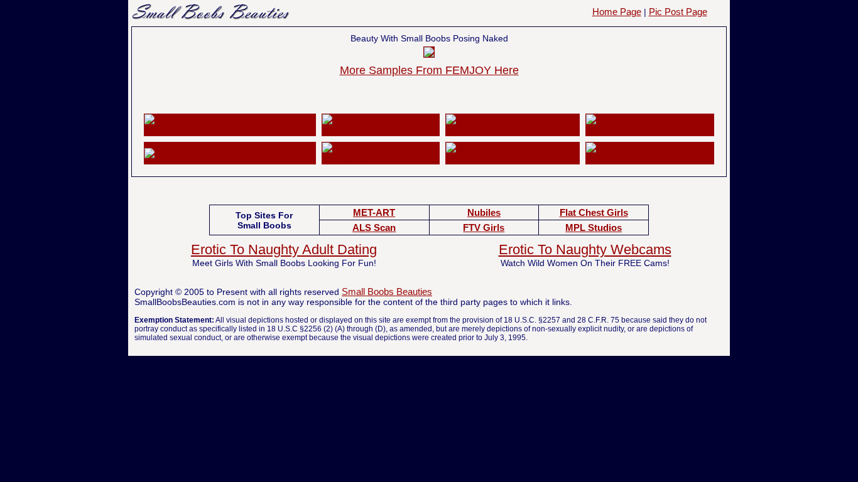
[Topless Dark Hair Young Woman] (512, 158)
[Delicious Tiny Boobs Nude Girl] (380, 130)
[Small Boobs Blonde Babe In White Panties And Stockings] (229, 130)
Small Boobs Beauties (387, 291)
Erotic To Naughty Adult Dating (284, 249)
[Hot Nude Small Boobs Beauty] (650, 130)
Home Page (616, 11)
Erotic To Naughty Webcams (585, 249)
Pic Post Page (678, 11)
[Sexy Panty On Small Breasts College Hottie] (512, 130)
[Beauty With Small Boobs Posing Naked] (429, 53)
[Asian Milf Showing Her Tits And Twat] (380, 158)
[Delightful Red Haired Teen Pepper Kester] (650, 158)
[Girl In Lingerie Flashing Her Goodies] (224, 153)
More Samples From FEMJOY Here (429, 70)
